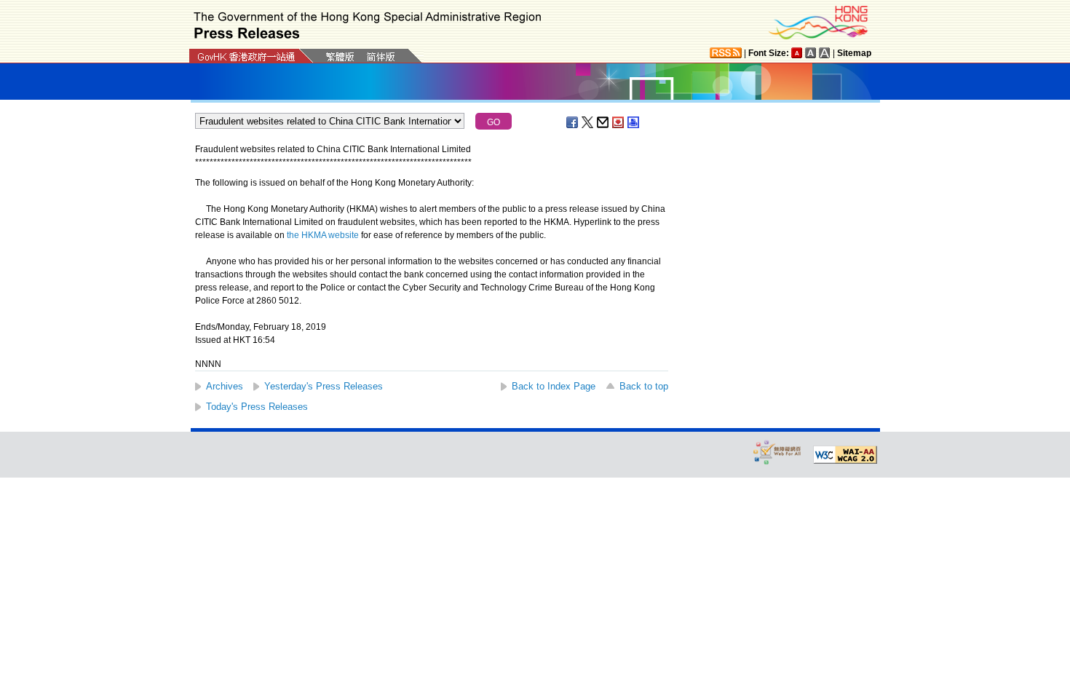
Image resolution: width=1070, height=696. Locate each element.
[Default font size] (797, 52)
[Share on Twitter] (588, 122)
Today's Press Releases (257, 406)
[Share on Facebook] (572, 122)
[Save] (618, 122)
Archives (224, 386)
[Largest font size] (825, 52)
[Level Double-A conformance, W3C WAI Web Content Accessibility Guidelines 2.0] (845, 455)
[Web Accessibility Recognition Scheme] (777, 451)
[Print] (634, 122)
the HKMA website (323, 235)
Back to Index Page (553, 386)
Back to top (643, 386)
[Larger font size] (811, 52)
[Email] (603, 122)
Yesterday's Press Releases (323, 386)
